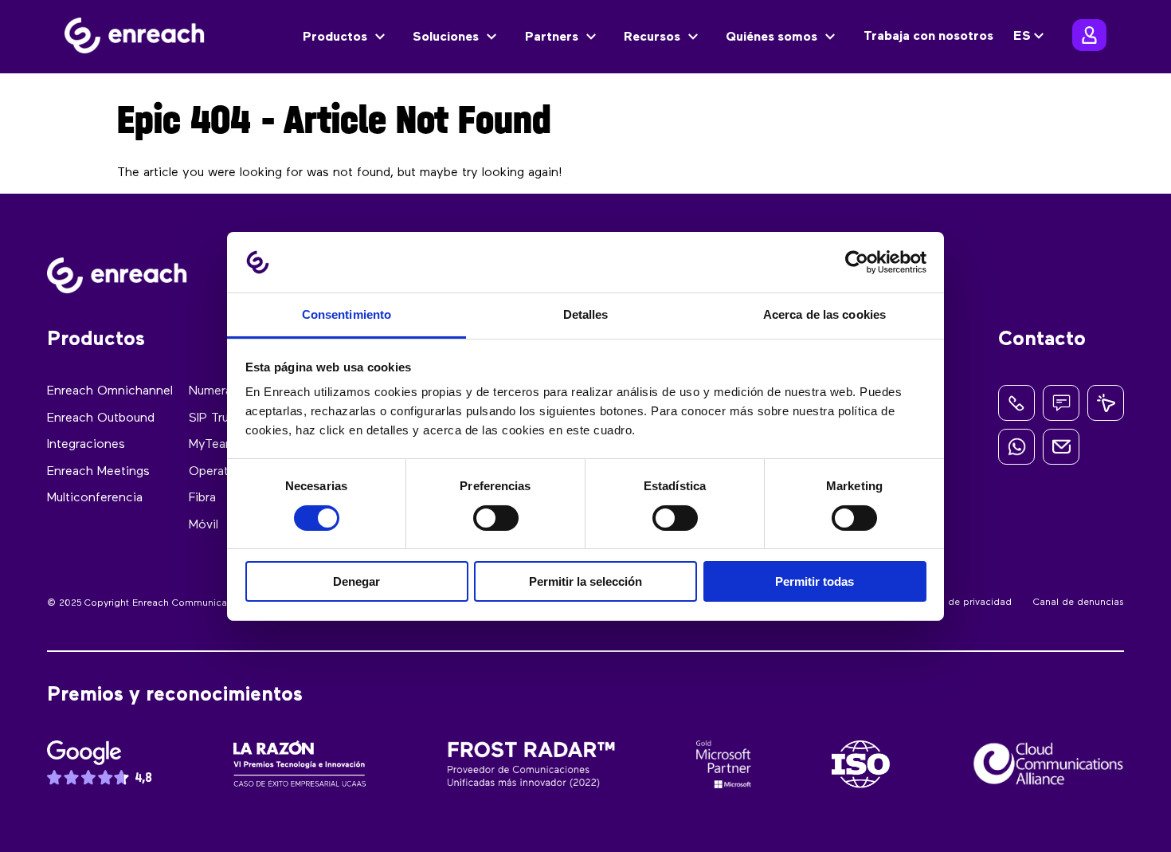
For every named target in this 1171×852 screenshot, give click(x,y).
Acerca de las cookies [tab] (824, 314)
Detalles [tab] (586, 314)
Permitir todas (814, 581)
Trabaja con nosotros (928, 36)
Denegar (356, 581)
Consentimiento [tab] (346, 314)
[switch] (496, 518)
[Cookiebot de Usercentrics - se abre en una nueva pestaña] (856, 262)
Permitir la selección (585, 581)
